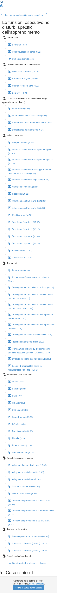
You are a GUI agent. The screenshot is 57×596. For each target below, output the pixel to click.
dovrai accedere (36, 583)
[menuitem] (2, 6)
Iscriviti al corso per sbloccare (28, 587)
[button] (2, 2)
